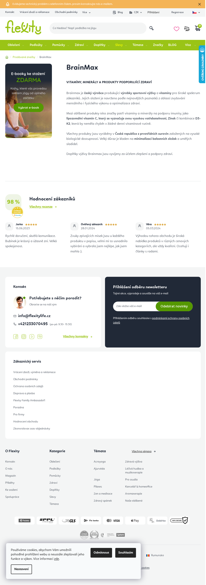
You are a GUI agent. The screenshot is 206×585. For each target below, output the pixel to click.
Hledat (151, 28)
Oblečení (54, 461)
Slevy (52, 497)
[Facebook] (15, 336)
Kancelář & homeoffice (138, 486)
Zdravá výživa (133, 461)
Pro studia (131, 479)
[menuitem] (16, 45)
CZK (136, 12)
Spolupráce (12, 497)
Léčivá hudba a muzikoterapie (134, 470)
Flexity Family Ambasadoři (29, 400)
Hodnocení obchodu (25, 421)
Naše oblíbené (133, 500)
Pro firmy (18, 414)
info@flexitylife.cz (34, 316)
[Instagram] (23, 336)
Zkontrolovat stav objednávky (31, 428)
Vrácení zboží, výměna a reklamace (34, 372)
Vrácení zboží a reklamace (34, 12)
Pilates (98, 486)
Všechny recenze (41, 206)
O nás (8, 468)
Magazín (10, 475)
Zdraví (53, 482)
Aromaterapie (133, 493)
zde (56, 559)
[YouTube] (31, 336)
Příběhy (9, 482)
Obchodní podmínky (66, 12)
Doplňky (54, 490)
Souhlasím (125, 552)
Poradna (18, 407)
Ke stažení (11, 490)
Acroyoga (100, 461)
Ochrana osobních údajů (28, 386)
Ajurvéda (99, 468)
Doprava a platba (24, 393)
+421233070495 (33, 324)
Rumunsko (157, 555)
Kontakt (9, 12)
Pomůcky (55, 475)
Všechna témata (141, 451)
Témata (54, 504)
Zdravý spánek (103, 500)
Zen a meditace (103, 493)
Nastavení (21, 569)
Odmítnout (101, 552)
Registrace (177, 12)
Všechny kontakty (75, 336)
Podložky (55, 468)
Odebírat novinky (174, 306)
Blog (120, 12)
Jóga (97, 479)
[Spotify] (39, 336)
